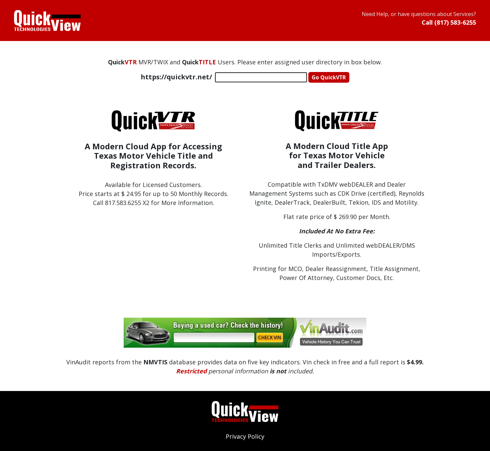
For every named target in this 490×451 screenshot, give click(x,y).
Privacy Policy (245, 436)
